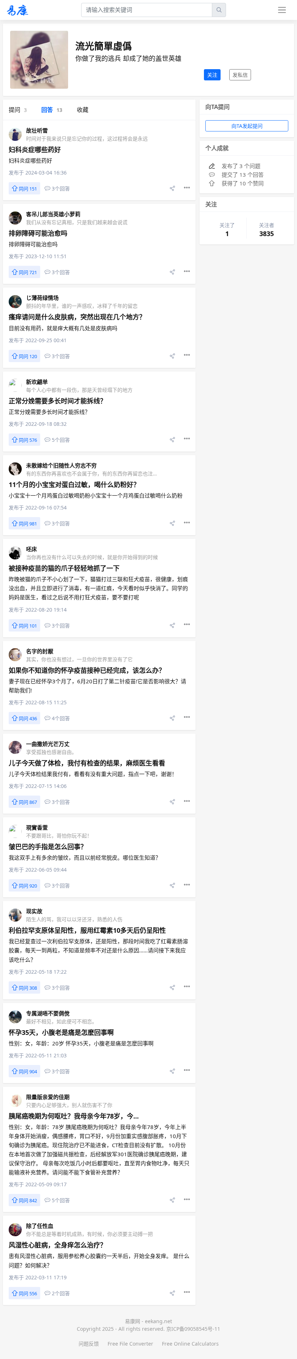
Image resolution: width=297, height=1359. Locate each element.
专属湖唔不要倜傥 (48, 1013)
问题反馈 (89, 1343)
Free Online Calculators (190, 1343)
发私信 (240, 74)
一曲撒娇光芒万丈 (48, 743)
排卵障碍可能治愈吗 (38, 233)
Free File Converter (130, 1343)
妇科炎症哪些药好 (35, 149)
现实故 (34, 911)
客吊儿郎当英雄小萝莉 (53, 214)
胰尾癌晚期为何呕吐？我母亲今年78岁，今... (74, 1116)
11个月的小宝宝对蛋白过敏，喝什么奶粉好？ (74, 484)
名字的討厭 (39, 651)
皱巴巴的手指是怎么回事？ (48, 846)
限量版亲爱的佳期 (48, 1096)
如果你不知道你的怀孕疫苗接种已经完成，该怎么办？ (87, 670)
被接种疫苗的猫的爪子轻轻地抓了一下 (64, 568)
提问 (18, 110)
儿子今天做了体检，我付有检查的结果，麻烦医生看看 (87, 763)
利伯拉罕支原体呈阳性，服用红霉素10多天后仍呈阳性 (87, 930)
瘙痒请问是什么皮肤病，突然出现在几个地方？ (77, 317)
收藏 (82, 110)
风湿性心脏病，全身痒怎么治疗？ (57, 1245)
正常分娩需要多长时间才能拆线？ (57, 401)
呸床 (31, 549)
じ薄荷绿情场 (42, 297)
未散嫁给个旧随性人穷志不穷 (61, 465)
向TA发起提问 (247, 125)
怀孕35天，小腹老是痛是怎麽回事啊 (61, 1032)
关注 (212, 74)
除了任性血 (39, 1225)
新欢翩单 (37, 381)
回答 (51, 110)
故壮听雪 (37, 130)
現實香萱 (37, 827)
